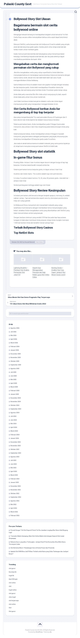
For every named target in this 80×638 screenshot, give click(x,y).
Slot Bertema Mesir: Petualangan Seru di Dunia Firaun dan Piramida (32, 548)
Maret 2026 (14, 343)
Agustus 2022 (15, 501)
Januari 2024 (15, 438)
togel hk (11, 575)
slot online (12, 583)
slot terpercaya (14, 600)
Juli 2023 (13, 460)
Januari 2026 (15, 350)
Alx (51, 632)
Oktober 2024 (15, 405)
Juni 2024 (14, 420)
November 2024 (16, 401)
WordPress (39, 632)
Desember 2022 (16, 486)
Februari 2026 (15, 346)
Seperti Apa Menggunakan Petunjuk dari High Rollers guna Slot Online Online (40, 272)
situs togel (12, 597)
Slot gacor (12, 611)
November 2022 (16, 490)
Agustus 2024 (15, 412)
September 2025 (16, 365)
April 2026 (14, 339)
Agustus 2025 (15, 368)
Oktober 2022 (15, 493)
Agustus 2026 (15, 328)
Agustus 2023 (15, 457)
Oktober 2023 (15, 449)
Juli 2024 (13, 416)
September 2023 (16, 453)
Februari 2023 (15, 479)
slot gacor (12, 568)
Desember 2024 (16, 398)
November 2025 (16, 357)
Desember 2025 (16, 354)
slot (10, 586)
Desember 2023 (16, 442)
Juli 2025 (13, 372)
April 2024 (14, 427)
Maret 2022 (14, 512)
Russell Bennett (30, 242)
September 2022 (16, 497)
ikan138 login (13, 579)
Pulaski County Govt (17, 4)
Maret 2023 (14, 475)
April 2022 (14, 508)
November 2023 (16, 445)
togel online (12, 590)
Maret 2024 (14, 431)
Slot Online (39, 242)
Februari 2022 (15, 515)
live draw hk (12, 572)
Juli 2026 (13, 332)
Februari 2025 (15, 390)
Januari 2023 (15, 482)
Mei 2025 (13, 379)
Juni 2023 (14, 464)
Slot (10, 608)
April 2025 (14, 383)
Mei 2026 (13, 335)
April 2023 (14, 471)
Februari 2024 (15, 434)
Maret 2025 (14, 387)
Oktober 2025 (15, 361)
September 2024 (16, 409)
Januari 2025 (15, 394)
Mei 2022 (13, 504)
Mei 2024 (13, 423)
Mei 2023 (13, 467)
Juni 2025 (14, 376)
